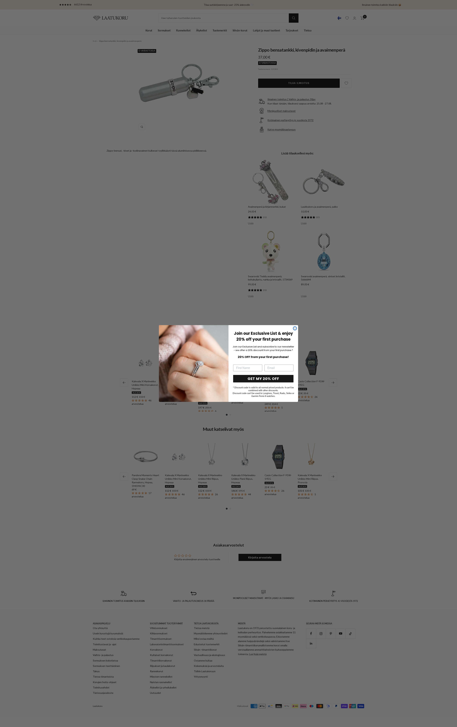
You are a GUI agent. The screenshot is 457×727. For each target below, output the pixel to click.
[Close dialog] (295, 328)
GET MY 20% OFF (263, 378)
